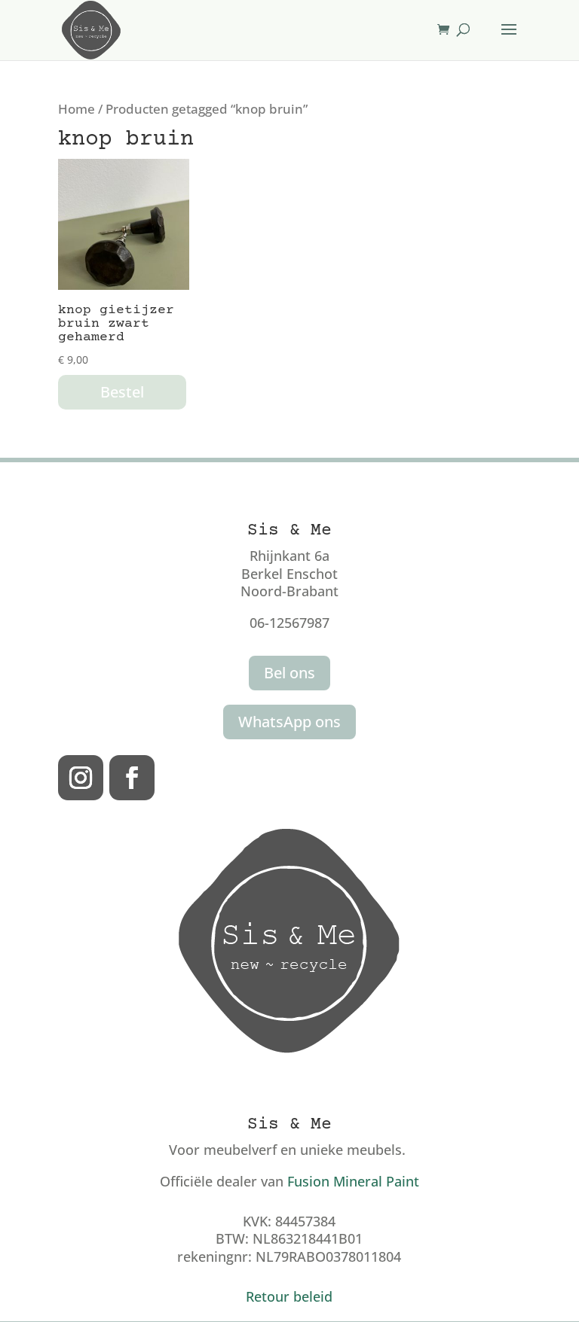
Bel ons (289, 673)
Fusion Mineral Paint (353, 1181)
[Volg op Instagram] (80, 777)
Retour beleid (289, 1296)
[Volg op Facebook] (132, 777)
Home (76, 108)
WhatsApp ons (289, 721)
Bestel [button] (122, 392)
